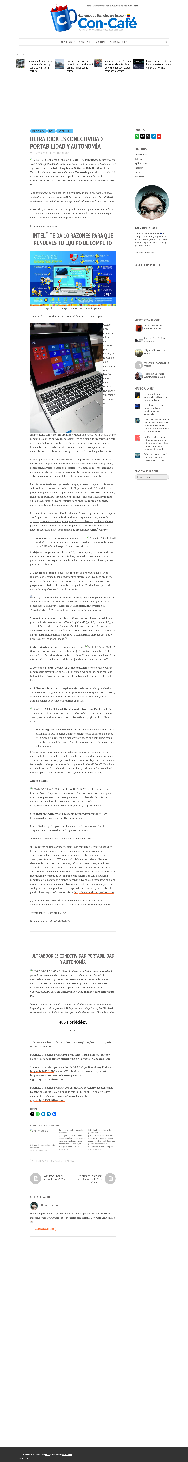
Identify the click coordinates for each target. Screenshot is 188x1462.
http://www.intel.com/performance (94, 892)
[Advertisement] (94, 105)
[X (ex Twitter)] (148, 136)
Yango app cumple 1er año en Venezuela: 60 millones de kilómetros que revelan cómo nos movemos (78, 66)
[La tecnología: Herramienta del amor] (73, 1140)
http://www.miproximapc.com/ (85, 772)
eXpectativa (57, 1161)
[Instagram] (142, 136)
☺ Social (100, 41)
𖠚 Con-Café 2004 (118, 41)
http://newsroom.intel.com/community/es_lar (55, 805)
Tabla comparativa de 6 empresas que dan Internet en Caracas (155, 457)
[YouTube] (159, 136)
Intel (51, 131)
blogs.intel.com (92, 805)
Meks (47, 1454)
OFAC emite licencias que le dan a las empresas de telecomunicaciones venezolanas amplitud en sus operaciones (156, 425)
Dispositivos (141, 154)
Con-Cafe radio (38, 131)
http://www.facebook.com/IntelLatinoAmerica (56, 817)
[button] (23, 54)
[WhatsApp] (137, 136)
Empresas (139, 176)
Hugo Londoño (63, 153)
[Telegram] (153, 136)
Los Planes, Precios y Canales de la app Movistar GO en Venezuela (154, 410)
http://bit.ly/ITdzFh (42, 1071)
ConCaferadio (40, 1161)
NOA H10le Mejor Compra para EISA (153, 327)
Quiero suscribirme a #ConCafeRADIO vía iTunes (82, 1058)
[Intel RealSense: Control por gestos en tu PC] (103, 1140)
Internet (139, 167)
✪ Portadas (67, 41)
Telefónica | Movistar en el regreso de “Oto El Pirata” (90, 1179)
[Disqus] (73, 1276)
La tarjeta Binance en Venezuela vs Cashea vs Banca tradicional (155, 396)
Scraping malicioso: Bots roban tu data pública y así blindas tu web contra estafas (41, 66)
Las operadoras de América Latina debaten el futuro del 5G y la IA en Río (120, 64)
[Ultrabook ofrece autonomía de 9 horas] (43, 1136)
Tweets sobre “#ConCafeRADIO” (48, 912)
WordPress (67, 1454)
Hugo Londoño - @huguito (146, 227)
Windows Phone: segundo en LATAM (55, 1177)
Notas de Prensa (64, 131)
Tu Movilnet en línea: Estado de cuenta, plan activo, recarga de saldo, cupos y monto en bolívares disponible (156, 442)
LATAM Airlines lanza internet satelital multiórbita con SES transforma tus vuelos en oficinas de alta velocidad (158, 66)
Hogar (138, 172)
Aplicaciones (141, 163)
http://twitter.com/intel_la (90, 813)
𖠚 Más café (84, 41)
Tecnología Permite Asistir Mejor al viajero (155, 375)
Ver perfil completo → (146, 252)
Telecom (139, 158)
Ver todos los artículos (44, 1229)
